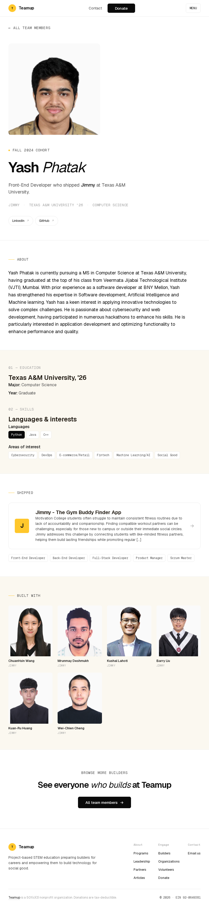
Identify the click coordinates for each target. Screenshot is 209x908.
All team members (31, 28)
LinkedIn (18, 221)
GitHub (44, 221)
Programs (141, 853)
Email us (194, 853)
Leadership (142, 861)
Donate (121, 8)
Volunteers (166, 869)
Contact (95, 8)
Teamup (14, 897)
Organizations (169, 861)
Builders (164, 853)
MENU (193, 8)
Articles (139, 878)
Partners (140, 869)
